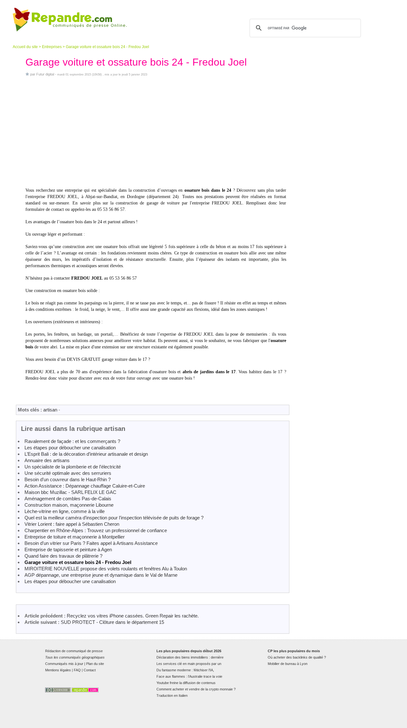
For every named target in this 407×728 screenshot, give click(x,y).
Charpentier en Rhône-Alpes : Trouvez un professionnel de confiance (95, 530)
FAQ (77, 670)
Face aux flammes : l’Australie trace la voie (189, 676)
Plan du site (95, 664)
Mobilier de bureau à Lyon (287, 664)
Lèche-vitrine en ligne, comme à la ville (64, 511)
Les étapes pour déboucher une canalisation (70, 447)
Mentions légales (58, 670)
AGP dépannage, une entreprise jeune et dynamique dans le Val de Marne (100, 575)
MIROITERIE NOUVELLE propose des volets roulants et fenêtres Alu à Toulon (105, 568)
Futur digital (45, 74)
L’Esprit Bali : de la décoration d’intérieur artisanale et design (86, 454)
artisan (50, 409)
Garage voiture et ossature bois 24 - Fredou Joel (77, 562)
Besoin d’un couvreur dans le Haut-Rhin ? (67, 479)
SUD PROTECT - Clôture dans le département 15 (112, 622)
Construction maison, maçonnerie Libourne (69, 505)
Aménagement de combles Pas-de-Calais (67, 498)
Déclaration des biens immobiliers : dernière (190, 657)
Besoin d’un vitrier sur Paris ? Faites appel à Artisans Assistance (91, 543)
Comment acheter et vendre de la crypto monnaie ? (196, 689)
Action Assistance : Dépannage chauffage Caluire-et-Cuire (84, 486)
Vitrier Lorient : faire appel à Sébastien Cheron (71, 524)
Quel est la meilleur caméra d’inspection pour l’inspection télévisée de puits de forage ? (114, 517)
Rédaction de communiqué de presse (74, 651)
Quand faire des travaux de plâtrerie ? (63, 556)
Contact (90, 670)
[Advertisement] (155, 131)
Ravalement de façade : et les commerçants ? (72, 441)
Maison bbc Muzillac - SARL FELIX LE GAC (70, 492)
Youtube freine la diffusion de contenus (186, 683)
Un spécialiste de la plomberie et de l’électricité (72, 466)
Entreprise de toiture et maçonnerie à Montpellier (74, 536)
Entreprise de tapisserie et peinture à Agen (68, 549)
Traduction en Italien (172, 695)
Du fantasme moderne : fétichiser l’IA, (185, 670)
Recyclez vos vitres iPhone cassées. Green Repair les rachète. (133, 615)
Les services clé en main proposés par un (188, 664)
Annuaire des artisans (47, 460)
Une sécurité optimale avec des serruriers (67, 473)
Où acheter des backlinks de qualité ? (297, 657)
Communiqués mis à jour (64, 664)
